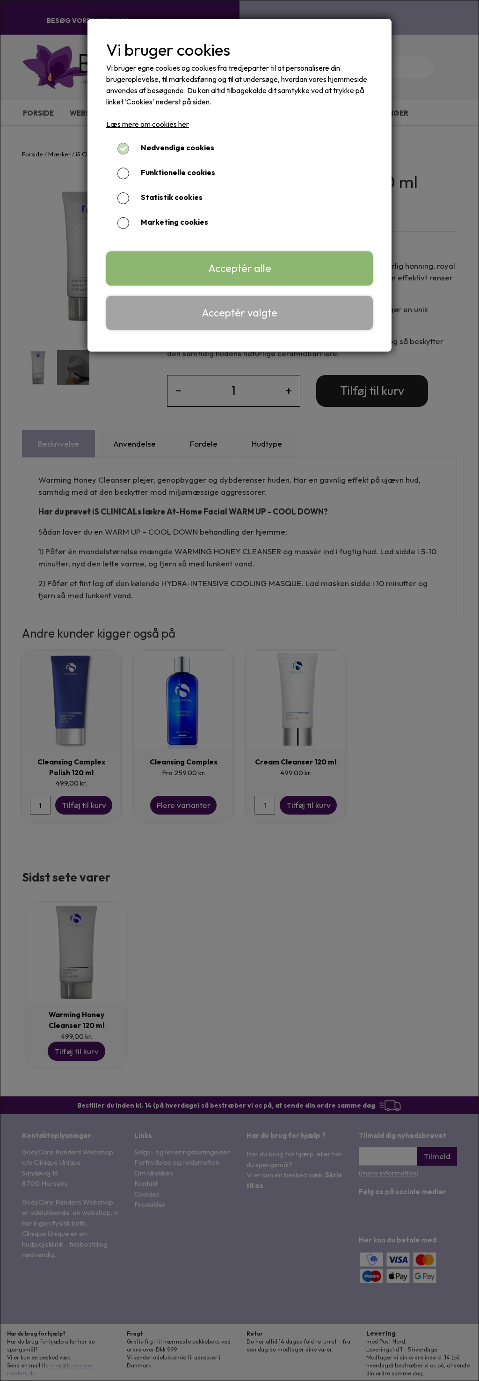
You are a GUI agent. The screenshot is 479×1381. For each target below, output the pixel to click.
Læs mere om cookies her (147, 124)
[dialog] (239, 690)
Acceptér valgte (239, 312)
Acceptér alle (239, 268)
